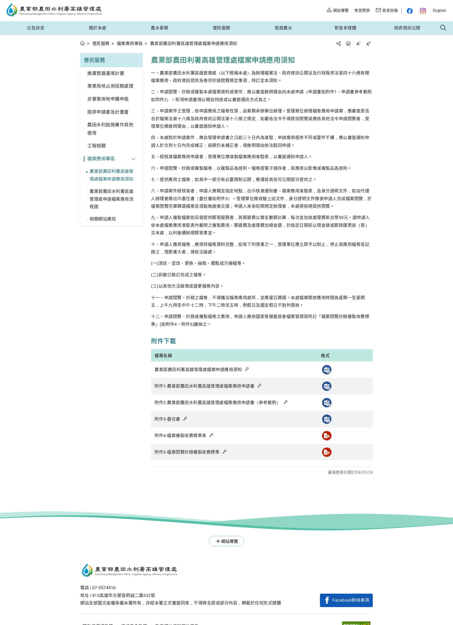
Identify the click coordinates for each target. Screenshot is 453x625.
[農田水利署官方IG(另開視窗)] (424, 11)
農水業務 (159, 27)
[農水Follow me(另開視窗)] (409, 11)
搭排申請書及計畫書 (108, 112)
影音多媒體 (346, 27)
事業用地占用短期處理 (110, 86)
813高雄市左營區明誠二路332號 (123, 595)
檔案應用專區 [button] (101, 158)
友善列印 (348, 43)
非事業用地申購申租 (108, 99)
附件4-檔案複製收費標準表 (181, 435)
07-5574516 (104, 587)
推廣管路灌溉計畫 (105, 73)
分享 (338, 43)
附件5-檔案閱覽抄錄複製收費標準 (188, 452)
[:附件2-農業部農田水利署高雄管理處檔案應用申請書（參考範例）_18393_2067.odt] (326, 402)
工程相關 (96, 146)
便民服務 (221, 27)
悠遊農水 (283, 27)
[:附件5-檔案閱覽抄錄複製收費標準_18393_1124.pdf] (326, 452)
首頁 (82, 43)
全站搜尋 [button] (443, 28)
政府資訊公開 (407, 27)
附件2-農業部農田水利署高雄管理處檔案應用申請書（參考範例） (218, 402)
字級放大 (368, 43)
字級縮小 (358, 43)
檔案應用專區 (130, 43)
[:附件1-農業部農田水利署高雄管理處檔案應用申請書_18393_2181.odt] (326, 386)
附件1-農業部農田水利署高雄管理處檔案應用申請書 (205, 386)
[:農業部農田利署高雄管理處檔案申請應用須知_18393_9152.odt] (326, 369)
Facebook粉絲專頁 (350, 600)
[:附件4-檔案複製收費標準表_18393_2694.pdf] (326, 435)
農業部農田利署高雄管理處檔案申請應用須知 (111, 175)
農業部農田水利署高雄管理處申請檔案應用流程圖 (111, 199)
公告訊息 (35, 27)
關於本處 (97, 27)
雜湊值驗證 (247, 369)
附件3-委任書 (168, 419)
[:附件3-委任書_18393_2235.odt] (326, 419)
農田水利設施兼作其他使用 (110, 129)
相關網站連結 (103, 218)
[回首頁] (180, 571)
